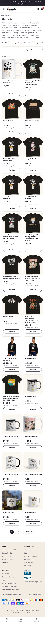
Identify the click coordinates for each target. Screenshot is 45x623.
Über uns (27, 559)
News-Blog (27, 565)
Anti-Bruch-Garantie (30, 556)
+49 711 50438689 (19, 594)
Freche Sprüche (15, 43)
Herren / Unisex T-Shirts (10, 550)
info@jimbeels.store (34, 594)
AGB (3, 580)
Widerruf (29, 612)
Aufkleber (5, 562)
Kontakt (26, 553)
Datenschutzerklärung (9, 577)
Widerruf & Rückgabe (9, 586)
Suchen (21, 621)
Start (6, 621)
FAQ (25, 550)
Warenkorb (37, 621)
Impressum (5, 574)
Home (2, 15)
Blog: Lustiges (28, 562)
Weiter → (29, 532)
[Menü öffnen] (3, 9)
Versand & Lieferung (9, 583)
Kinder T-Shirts (7, 556)
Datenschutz (17, 612)
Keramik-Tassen (7, 559)
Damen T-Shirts (7, 553)
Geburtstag (28, 43)
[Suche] (38, 9)
